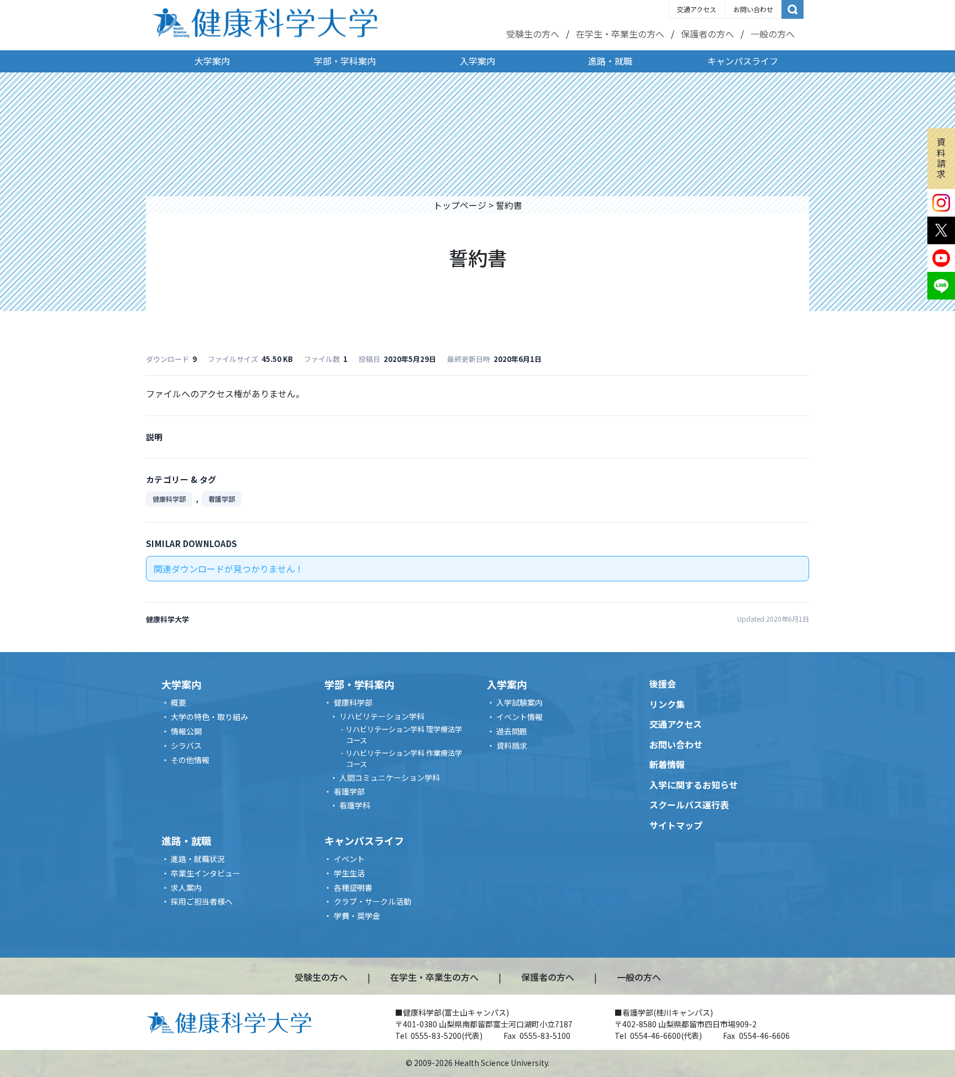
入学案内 (477, 60)
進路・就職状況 (198, 858)
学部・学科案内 (345, 60)
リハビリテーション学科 (381, 716)
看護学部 (221, 498)
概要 (178, 702)
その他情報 (190, 759)
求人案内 (186, 887)
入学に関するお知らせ (693, 784)
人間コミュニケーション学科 (389, 777)
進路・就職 (610, 60)
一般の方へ (773, 33)
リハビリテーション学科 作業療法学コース (403, 758)
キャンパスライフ (742, 60)
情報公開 (186, 731)
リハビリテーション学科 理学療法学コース (403, 734)
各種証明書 (353, 887)
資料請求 (941, 157)
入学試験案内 (519, 702)
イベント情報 (519, 716)
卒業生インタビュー (205, 873)
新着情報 (667, 764)
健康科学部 (169, 498)
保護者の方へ (707, 33)
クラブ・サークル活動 (372, 901)
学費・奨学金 (357, 915)
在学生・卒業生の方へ (620, 33)
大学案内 (212, 60)
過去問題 (511, 731)
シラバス (186, 745)
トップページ (459, 205)
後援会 (662, 683)
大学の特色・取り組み (209, 716)
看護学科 (354, 805)
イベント (349, 858)
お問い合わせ (753, 9)
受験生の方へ (532, 33)
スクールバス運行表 (689, 804)
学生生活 (349, 873)
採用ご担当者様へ (202, 901)
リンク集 (667, 704)
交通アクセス (696, 9)
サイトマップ (675, 825)
